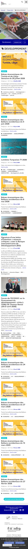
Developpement (5, 274)
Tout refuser (20, 542)
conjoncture (17, 42)
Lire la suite (17, 89)
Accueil (3, 10)
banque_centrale (16, 93)
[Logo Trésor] (13, 4)
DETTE (13, 336)
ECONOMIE (4, 135)
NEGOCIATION (5, 336)
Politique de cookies (14, 547)
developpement (20, 92)
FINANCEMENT (5, 334)
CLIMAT (19, 336)
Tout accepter (10, 542)
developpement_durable (17, 173)
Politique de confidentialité (14, 536)
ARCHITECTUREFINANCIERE (13, 338)
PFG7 (2, 338)
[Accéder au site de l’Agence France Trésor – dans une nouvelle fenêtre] (14, 517)
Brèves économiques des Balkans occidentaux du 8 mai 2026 (12, 199)
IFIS (14, 333)
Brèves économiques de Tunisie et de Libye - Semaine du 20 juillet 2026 (13, 76)
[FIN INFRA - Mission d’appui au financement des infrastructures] (14, 529)
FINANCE (3, 171)
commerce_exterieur (8, 92)
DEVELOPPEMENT (19, 133)
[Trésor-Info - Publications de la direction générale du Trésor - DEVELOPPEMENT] (26, 51)
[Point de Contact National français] (14, 523)
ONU (18, 333)
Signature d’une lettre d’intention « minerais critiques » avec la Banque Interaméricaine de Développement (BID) (13, 241)
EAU (4, 169)
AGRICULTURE (5, 173)
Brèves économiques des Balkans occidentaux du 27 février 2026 (13, 481)
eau (9, 93)
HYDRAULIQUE (11, 169)
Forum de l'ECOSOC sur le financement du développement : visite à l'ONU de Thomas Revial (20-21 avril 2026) (13, 302)
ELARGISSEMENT (7, 133)
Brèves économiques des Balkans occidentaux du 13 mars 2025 (13, 443)
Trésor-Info (10, 10)
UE (12, 376)
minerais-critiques (14, 272)
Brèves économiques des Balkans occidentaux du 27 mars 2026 (13, 404)
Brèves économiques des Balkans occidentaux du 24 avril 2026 (13, 364)
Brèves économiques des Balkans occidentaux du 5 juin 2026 (12, 121)
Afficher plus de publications (14, 499)
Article (4, 71)
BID (22, 272)
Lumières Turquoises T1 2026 (14, 159)
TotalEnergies (4, 95)
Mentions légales (16, 535)
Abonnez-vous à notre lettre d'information (14, 507)
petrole (12, 95)
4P (23, 336)
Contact (9, 535)
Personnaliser (7, 545)
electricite (4, 93)
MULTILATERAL (7, 333)
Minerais (5, 272)
